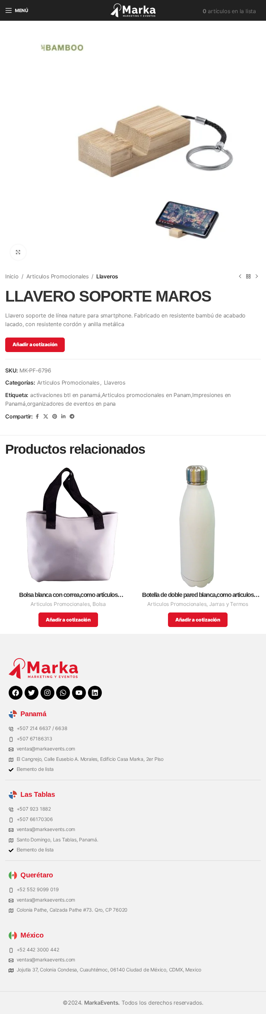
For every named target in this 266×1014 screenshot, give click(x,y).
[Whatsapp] (63, 693)
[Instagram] (47, 693)
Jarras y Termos (228, 604)
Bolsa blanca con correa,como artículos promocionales (68, 595)
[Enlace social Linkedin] (63, 416)
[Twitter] (31, 693)
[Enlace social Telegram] (72, 416)
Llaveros (107, 276)
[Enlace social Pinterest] (54, 416)
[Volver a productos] (248, 277)
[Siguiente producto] (256, 277)
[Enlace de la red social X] (45, 416)
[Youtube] (79, 693)
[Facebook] (16, 693)
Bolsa (99, 604)
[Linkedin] (95, 693)
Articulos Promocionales (57, 276)
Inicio (12, 276)
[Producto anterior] (240, 277)
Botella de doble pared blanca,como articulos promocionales (198, 595)
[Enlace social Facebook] (37, 416)
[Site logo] (133, 9)
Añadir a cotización (34, 344)
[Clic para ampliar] (18, 252)
